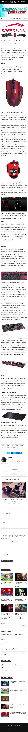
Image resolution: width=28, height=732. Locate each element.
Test (14, 447)
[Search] (23, 18)
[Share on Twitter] (14, 453)
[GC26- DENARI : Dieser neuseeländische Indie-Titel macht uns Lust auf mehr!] (21, 592)
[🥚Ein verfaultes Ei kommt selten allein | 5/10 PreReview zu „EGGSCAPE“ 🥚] (5, 714)
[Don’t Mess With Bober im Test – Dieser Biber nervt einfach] (5, 698)
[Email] (19, 18)
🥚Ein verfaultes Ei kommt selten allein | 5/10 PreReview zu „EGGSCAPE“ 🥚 (18, 713)
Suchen (3, 623)
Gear (12, 445)
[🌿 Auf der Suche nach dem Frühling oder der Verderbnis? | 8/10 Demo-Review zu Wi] (7, 608)
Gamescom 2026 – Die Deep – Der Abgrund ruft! (11, 634)
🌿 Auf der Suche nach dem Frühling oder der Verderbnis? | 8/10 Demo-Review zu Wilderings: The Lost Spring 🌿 (7, 616)
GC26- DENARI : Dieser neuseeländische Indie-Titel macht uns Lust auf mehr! (20, 599)
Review (21, 445)
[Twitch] (20, 18)
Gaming (8, 445)
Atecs (3, 445)
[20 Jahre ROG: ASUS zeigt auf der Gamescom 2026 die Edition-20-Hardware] (14, 490)
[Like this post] (8, 453)
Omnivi (17, 445)
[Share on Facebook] (12, 453)
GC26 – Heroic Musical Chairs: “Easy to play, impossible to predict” (18, 690)
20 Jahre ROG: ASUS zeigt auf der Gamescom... (14, 499)
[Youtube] (17, 18)
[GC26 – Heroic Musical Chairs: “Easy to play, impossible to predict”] (5, 691)
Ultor (18, 447)
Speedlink (9, 447)
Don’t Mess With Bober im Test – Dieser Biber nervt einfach (17, 697)
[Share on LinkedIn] (17, 453)
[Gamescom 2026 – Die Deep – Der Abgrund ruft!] (5, 683)
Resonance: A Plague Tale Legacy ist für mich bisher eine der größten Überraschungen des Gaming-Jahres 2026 (20, 616)
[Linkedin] (16, 18)
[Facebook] (8, 725)
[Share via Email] (20, 453)
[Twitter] (13, 18)
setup (3, 447)
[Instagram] (14, 18)
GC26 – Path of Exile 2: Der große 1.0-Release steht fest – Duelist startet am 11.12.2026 (18, 706)
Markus (4, 43)
